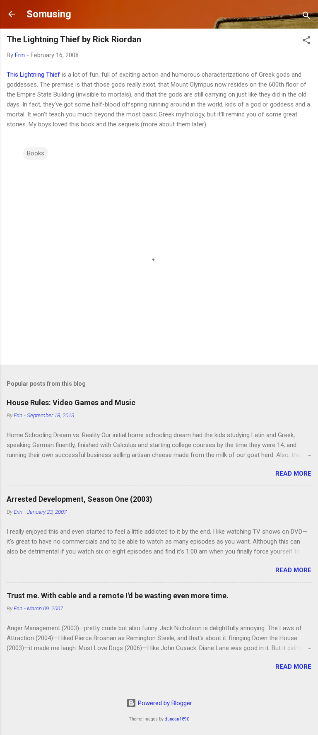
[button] (306, 41)
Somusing (48, 14)
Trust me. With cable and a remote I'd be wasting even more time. (118, 595)
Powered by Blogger (164, 703)
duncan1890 (177, 719)
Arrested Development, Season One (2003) (79, 499)
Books (35, 153)
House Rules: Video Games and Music (71, 402)
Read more (293, 473)
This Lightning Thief (33, 74)
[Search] (306, 16)
